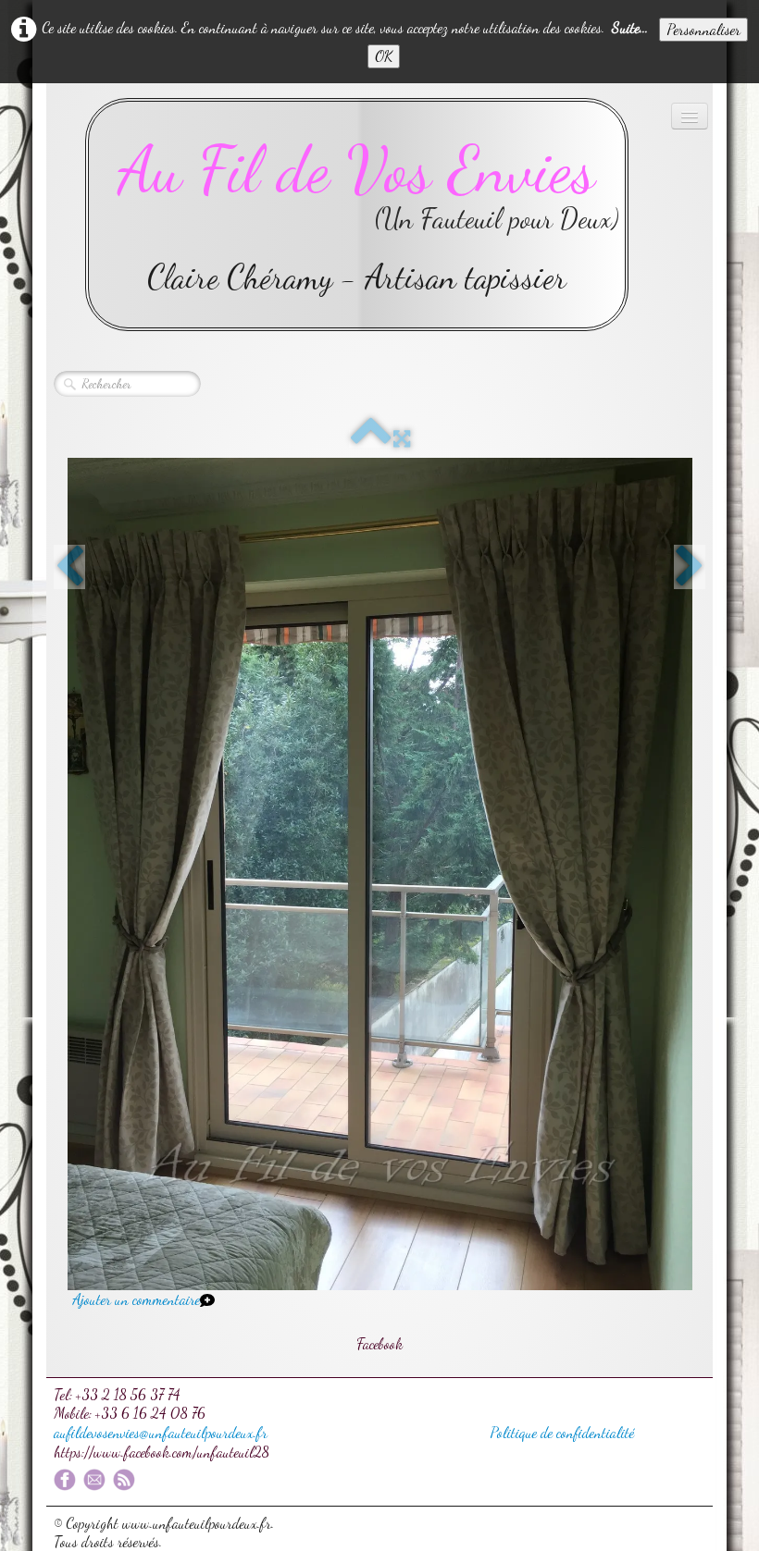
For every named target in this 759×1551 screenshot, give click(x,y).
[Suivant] (689, 567)
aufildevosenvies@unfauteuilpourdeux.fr (161, 1432)
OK (383, 56)
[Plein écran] (401, 439)
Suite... (630, 27)
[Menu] (689, 116)
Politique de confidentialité (562, 1432)
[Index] (371, 439)
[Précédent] (69, 567)
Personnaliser (703, 29)
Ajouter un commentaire (136, 1299)
